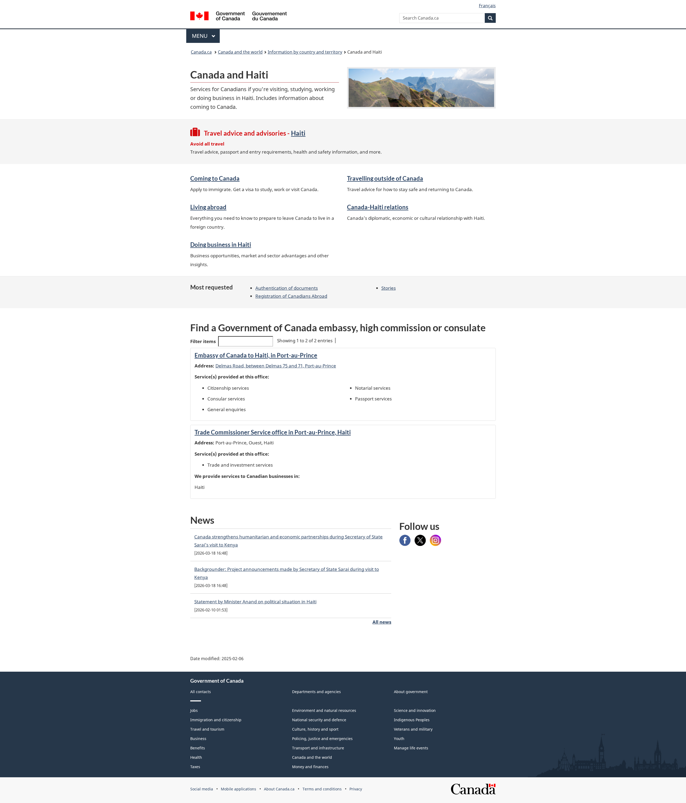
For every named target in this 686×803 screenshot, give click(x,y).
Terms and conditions (322, 788)
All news (381, 622)
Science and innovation (415, 710)
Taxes (195, 766)
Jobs (194, 710)
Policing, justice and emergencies (322, 738)
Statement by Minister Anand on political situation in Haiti (255, 601)
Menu (200, 35)
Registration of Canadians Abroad (291, 296)
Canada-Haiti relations (377, 207)
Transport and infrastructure (318, 747)
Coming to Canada (215, 178)
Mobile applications (238, 788)
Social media (201, 788)
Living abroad (208, 207)
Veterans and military (413, 729)
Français (487, 6)
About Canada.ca (279, 788)
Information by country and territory (305, 52)
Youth (399, 738)
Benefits (197, 747)
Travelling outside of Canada (385, 178)
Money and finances (310, 766)
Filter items (203, 341)
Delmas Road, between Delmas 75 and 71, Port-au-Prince (275, 366)
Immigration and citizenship (215, 719)
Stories (388, 288)
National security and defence (319, 719)
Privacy (355, 788)
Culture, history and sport (315, 729)
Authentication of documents (286, 288)
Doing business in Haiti (220, 244)
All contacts (200, 691)
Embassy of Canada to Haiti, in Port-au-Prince (256, 355)
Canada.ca (201, 52)
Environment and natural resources (324, 710)
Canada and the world (240, 52)
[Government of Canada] (238, 17)
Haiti (298, 133)
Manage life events (411, 747)
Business (198, 738)
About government (411, 691)
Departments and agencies (316, 691)
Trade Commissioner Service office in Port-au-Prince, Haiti (273, 432)
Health (196, 757)
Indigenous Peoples (412, 719)
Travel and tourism (207, 729)
